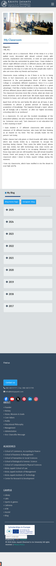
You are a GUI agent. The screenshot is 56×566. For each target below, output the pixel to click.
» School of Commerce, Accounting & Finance (21, 451)
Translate (23, 539)
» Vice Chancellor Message (14, 435)
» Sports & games (10, 502)
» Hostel (6, 512)
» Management (9, 428)
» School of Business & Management (18, 455)
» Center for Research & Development (18, 478)
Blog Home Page (11, 202)
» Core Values (9, 417)
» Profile (6, 421)
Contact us (10, 382)
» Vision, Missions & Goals (13, 414)
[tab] (28, 211)
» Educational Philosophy (13, 424)
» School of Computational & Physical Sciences (22, 465)
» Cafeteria (7, 505)
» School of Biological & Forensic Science (20, 461)
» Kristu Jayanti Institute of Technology (19, 475)
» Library (6, 495)
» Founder (7, 407)
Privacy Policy (19, 545)
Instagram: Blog (29, 202)
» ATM (5, 509)
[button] (10, 210)
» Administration (9, 431)
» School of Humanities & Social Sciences (20, 458)
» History (6, 411)
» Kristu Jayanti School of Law (15, 468)
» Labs (6, 498)
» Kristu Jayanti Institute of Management (19, 472)
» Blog (5, 515)
